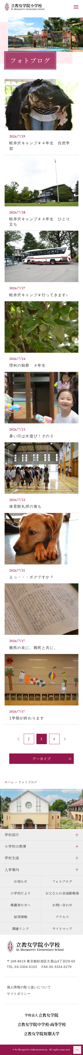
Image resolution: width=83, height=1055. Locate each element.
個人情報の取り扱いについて (29, 987)
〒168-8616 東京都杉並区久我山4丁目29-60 (41, 961)
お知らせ (20, 881)
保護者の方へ (20, 905)
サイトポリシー (19, 993)
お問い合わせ (62, 905)
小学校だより (20, 893)
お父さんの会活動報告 (62, 893)
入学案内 (12, 869)
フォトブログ (62, 881)
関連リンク (20, 928)
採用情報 (20, 916)
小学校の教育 (16, 846)
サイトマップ (62, 928)
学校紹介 (12, 834)
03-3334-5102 (26, 967)
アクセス (62, 916)
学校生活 (12, 857)
